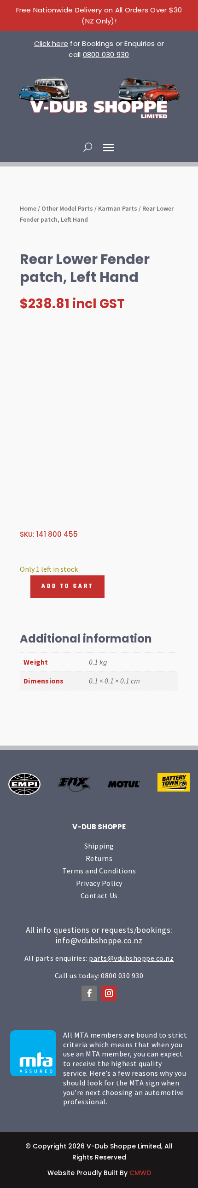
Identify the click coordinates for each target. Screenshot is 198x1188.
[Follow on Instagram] (108, 993)
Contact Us (99, 895)
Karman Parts (117, 208)
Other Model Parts (67, 208)
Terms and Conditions (99, 870)
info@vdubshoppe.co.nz (99, 940)
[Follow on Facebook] (89, 993)
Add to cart (67, 586)
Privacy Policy (99, 883)
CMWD (140, 1172)
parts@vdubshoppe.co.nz (131, 958)
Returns (99, 858)
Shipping (99, 845)
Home (28, 208)
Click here (51, 43)
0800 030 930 (106, 54)
